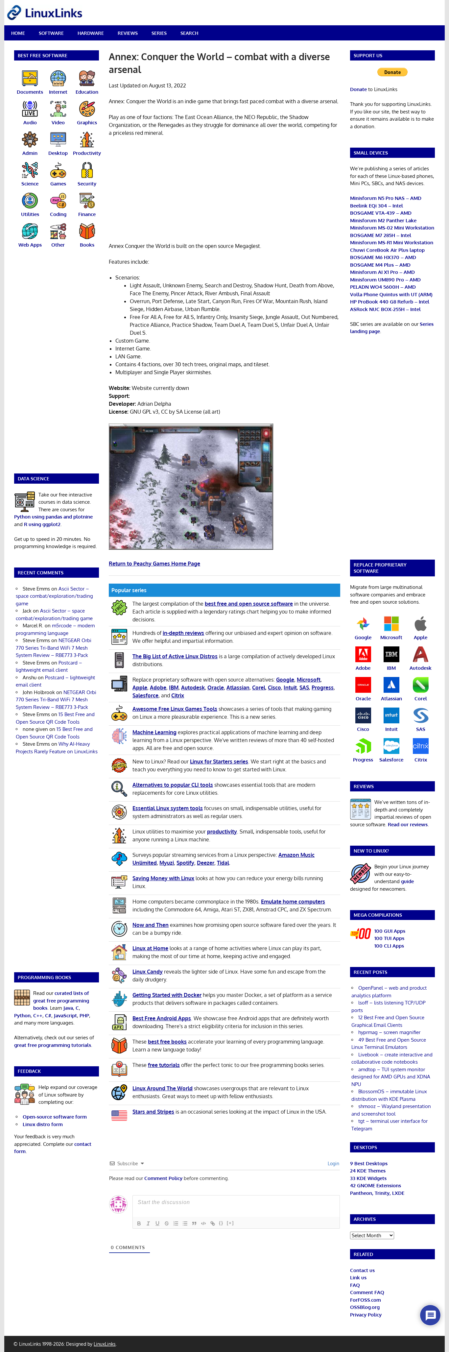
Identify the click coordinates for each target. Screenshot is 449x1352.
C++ (37, 1015)
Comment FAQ (367, 1292)
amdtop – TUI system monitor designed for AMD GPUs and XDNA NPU (390, 1076)
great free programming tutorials (52, 1045)
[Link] (212, 1223)
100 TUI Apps (389, 938)
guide (407, 881)
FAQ (355, 1285)
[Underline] (157, 1223)
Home (18, 33)
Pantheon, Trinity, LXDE (377, 1193)
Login (332, 1163)
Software (51, 33)
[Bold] (139, 1223)
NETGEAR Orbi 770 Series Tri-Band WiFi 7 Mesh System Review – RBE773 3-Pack (53, 647)
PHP (84, 1015)
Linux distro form (43, 1124)
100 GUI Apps (389, 931)
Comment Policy (163, 1178)
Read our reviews (408, 824)
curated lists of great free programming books (61, 1000)
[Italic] (148, 1223)
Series (159, 33)
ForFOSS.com (365, 1300)
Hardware (91, 33)
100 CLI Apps (389, 946)
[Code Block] (203, 1223)
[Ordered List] (175, 1223)
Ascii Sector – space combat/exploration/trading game (54, 596)
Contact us (362, 1270)
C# (48, 1015)
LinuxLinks (105, 1344)
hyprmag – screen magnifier (389, 1032)
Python (22, 1015)
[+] (230, 1222)
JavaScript (65, 1015)
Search (189, 33)
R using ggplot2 (42, 524)
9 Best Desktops (369, 1163)
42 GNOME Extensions (375, 1185)
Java (68, 1008)
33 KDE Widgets (368, 1178)
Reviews (128, 33)
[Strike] (166, 1223)
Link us (358, 1277)
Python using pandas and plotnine (53, 517)
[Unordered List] (185, 1223)
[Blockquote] (194, 1223)
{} (221, 1222)
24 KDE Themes (368, 1171)
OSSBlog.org (365, 1307)
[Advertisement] (224, 191)
